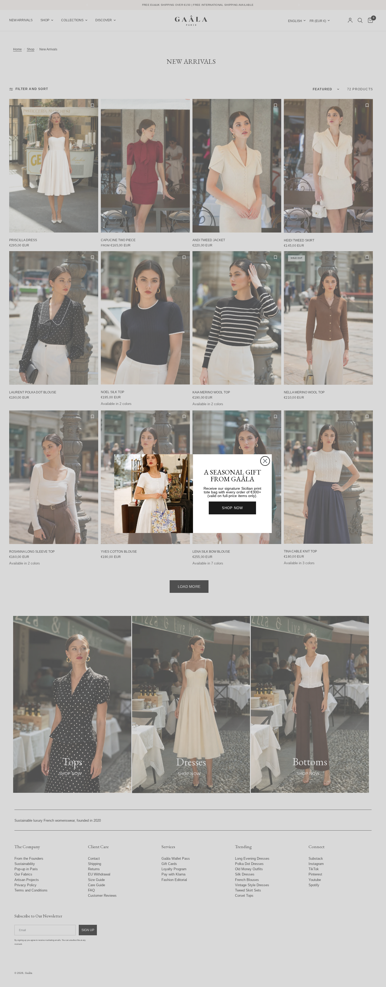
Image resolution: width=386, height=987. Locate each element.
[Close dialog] (265, 461)
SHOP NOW (232, 508)
